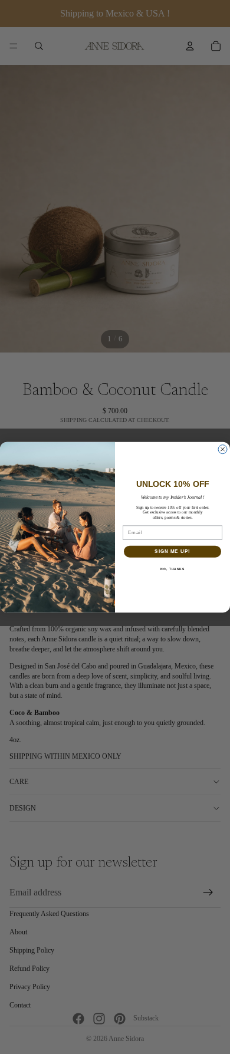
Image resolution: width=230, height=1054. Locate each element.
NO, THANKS (172, 569)
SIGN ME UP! (172, 551)
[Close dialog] (222, 448)
